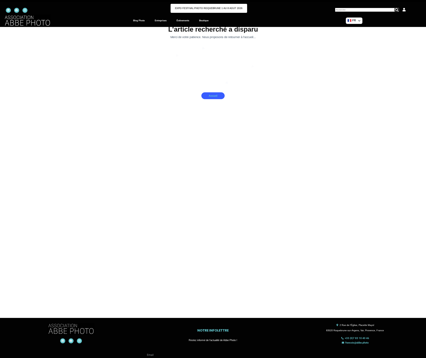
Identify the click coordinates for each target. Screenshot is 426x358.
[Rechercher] (397, 9)
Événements (183, 20)
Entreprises (161, 20)
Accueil (213, 95)
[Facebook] (16, 10)
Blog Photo (139, 20)
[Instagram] (24, 10)
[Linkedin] (8, 10)
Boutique (204, 20)
